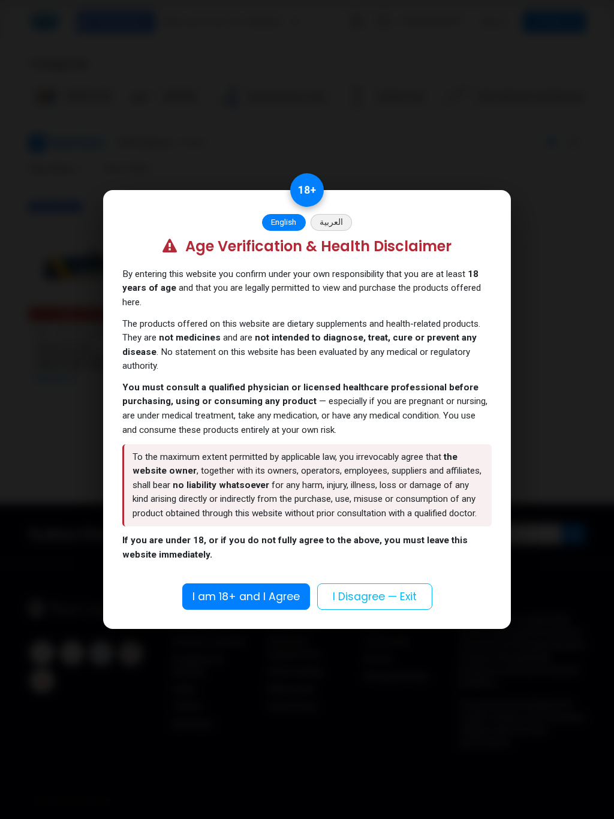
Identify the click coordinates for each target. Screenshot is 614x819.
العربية (331, 222)
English (283, 222)
